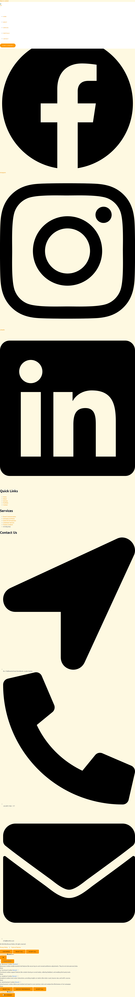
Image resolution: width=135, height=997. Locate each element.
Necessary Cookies (7, 964)
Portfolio (6, 33)
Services (6, 27)
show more (7, 961)
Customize (6, 951)
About (5, 22)
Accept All (32, 951)
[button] (8, 45)
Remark (15, 970)
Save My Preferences (23, 989)
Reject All (19, 951)
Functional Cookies (7, 970)
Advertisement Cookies (8, 982)
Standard (15, 964)
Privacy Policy (4, 947)
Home (4, 16)
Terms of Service (16, 947)
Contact (6, 38)
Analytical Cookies (7, 976)
